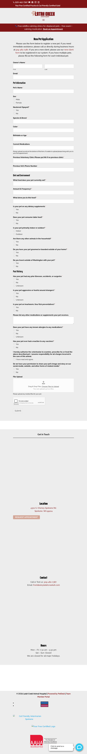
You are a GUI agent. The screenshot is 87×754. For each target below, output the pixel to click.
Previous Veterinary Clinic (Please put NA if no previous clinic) (38, 157)
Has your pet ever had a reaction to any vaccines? (34, 341)
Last (46, 69)
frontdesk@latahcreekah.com (46, 585)
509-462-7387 (22, 50)
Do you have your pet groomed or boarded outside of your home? (40, 249)
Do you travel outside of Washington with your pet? (34, 260)
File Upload (17, 377)
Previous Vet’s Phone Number (25, 166)
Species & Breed (20, 118)
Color (15, 127)
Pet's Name (18, 88)
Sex (15, 96)
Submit (18, 411)
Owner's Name (19, 63)
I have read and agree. (24, 359)
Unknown (19, 286)
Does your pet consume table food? (28, 217)
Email (16, 74)
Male (18, 99)
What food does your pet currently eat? (29, 180)
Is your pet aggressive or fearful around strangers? (34, 290)
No (17, 114)
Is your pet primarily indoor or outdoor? (29, 228)
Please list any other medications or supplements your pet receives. (41, 315)
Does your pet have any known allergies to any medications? (38, 327)
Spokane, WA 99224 (44, 511)
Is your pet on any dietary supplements (29, 206)
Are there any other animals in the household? (32, 239)
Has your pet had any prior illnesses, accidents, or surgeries (38, 276)
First (14, 69)
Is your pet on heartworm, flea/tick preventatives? (34, 304)
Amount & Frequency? (22, 189)
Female (19, 103)
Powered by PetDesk (56, 694)
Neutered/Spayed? (21, 107)
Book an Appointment (53, 29)
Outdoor (19, 234)
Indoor (18, 231)
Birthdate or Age (20, 135)
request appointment (26, 517)
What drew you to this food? (25, 198)
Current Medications (21, 144)
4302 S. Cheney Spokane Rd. (43, 508)
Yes (17, 110)
